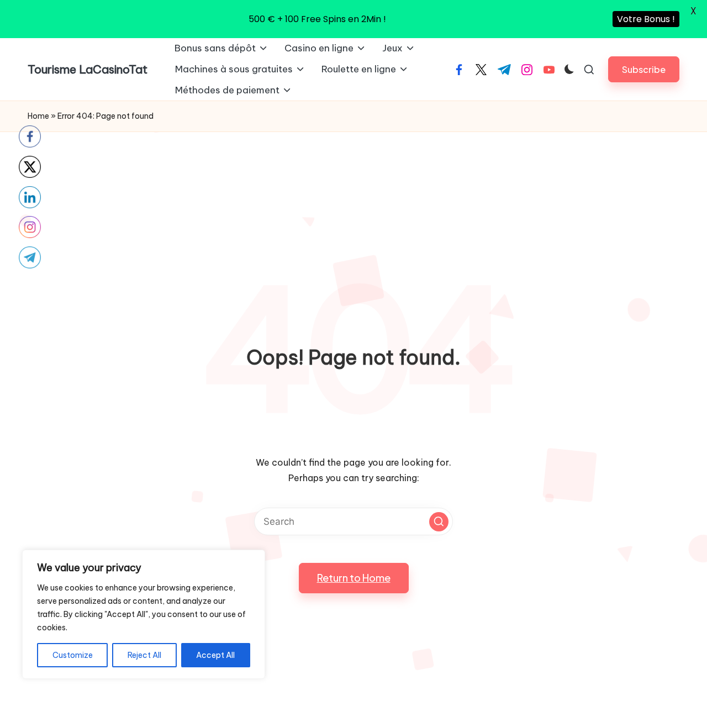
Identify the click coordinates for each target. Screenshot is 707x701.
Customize (72, 655)
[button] (643, 69)
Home (38, 116)
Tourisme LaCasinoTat (87, 69)
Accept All (215, 655)
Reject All (144, 655)
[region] (143, 614)
